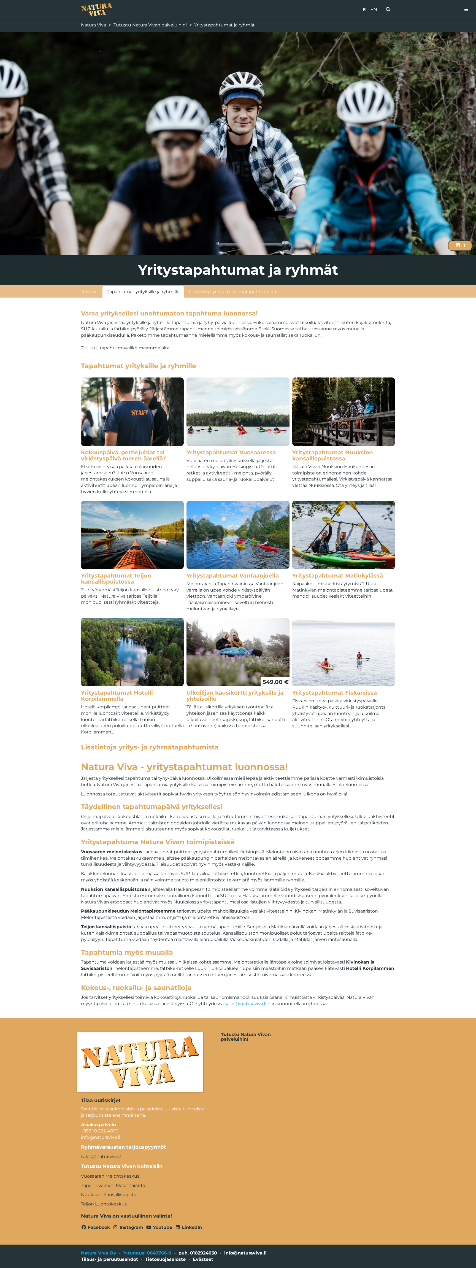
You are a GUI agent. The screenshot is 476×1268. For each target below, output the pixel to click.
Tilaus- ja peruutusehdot (109, 1259)
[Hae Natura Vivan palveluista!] (388, 9)
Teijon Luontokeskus (104, 1204)
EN (373, 9)
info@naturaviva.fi (245, 1253)
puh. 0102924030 (197, 1253)
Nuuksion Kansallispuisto (108, 1194)
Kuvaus (89, 291)
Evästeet (203, 1259)
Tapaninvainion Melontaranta (113, 1185)
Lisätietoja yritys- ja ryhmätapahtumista (232, 291)
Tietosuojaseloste (165, 1259)
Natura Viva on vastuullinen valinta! (126, 1216)
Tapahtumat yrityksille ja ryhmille (143, 291)
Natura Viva (93, 25)
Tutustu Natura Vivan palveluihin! (150, 25)
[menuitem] (388, 9)
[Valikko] (466, 9)
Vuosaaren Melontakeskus (110, 1176)
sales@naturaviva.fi (245, 1003)
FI (365, 9)
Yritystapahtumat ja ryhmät (224, 25)
